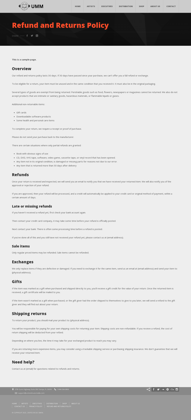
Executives (107, 6)
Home (78, 6)
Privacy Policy (35, 406)
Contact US (19, 406)
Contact (171, 6)
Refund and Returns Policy (59, 406)
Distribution (126, 6)
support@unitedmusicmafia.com (31, 393)
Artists (91, 6)
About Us (155, 6)
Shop (141, 6)
